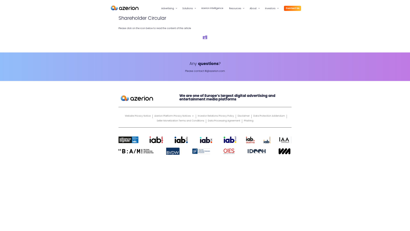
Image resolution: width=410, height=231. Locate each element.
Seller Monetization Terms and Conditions (180, 121)
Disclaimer (244, 116)
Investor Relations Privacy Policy (216, 116)
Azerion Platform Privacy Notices (172, 116)
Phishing (248, 121)
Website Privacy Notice (138, 116)
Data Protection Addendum (269, 116)
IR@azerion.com (215, 71)
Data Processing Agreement (224, 121)
